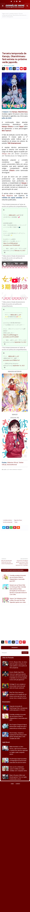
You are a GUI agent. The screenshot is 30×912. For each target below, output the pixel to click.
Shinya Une (6, 154)
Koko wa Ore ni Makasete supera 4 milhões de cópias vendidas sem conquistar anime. (18, 768)
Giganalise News (18, 520)
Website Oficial (12, 462)
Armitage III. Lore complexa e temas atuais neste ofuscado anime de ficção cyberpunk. (18, 686)
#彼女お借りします (14, 215)
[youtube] (20, 1)
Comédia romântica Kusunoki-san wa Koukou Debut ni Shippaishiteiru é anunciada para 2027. (18, 578)
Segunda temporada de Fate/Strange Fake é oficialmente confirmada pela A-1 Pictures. (18, 708)
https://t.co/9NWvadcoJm (10, 243)
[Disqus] (14, 495)
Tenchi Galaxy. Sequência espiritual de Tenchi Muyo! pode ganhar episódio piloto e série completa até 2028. (18, 735)
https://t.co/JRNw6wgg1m (10, 335)
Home (12, 783)
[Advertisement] (15, 36)
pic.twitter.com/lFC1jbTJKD (10, 337)
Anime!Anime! (12, 465)
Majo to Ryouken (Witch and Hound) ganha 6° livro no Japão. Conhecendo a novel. (18, 777)
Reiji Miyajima (7, 195)
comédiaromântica (13, 13)
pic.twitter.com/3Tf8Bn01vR (11, 360)
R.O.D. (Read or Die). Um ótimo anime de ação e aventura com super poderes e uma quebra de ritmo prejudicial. (18, 664)
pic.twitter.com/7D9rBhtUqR (11, 245)
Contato (18, 783)
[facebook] (17, 1)
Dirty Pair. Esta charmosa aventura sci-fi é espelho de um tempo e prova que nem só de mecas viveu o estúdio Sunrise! (18, 695)
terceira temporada (7, 522)
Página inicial (5, 13)
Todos (15, 522)
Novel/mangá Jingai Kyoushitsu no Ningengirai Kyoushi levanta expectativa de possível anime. (18, 760)
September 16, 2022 (20, 342)
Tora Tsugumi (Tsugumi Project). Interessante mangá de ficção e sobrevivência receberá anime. (18, 726)
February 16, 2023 (19, 250)
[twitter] (11, 1)
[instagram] (14, 1)
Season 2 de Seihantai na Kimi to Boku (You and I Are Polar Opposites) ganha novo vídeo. (18, 600)
